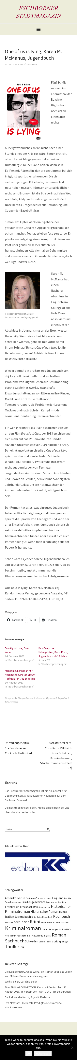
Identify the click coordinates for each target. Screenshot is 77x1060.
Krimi (35, 921)
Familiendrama (13, 902)
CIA (43, 898)
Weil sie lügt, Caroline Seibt (21, 981)
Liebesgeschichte (57, 929)
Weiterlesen (43, 1053)
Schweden (31, 941)
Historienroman (43, 907)
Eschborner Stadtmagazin (38, 11)
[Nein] (72, 1048)
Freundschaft (28, 907)
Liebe (44, 929)
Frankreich (12, 907)
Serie (55, 941)
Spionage (63, 941)
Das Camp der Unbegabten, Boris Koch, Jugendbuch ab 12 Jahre (53, 652)
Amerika (10, 898)
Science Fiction (45, 941)
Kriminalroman (23, 928)
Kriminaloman (62, 922)
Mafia (68, 929)
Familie (67, 898)
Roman (59, 935)
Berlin (21, 898)
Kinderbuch (47, 917)
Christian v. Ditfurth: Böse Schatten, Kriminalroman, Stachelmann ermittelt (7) (56, 755)
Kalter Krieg (36, 917)
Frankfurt (62, 902)
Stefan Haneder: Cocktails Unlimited (18, 748)
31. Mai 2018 (11, 64)
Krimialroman (48, 922)
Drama (49, 898)
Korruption (21, 922)
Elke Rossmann (30, 64)
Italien (9, 917)
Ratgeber (47, 936)
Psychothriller (24, 935)
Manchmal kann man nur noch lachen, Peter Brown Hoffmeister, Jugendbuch (20, 674)
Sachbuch (14, 941)
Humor (63, 912)
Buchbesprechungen (23, 698)
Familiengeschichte (33, 902)
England (57, 898)
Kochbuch (61, 916)
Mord (7, 935)
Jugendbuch (63, 698)
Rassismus (37, 935)
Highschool (51, 698)
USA (22, 947)
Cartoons (30, 898)
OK (28, 1053)
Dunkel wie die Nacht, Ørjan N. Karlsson (28, 997)
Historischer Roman (44, 911)
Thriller (12, 947)
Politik (13, 935)
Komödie (9, 922)
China (38, 898)
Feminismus (51, 902)
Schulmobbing (11, 701)
